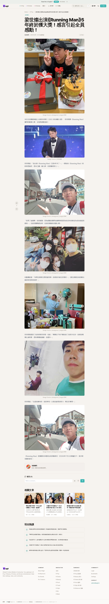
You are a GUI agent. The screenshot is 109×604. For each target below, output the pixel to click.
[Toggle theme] (98, 6)
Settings (93, 576)
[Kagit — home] (6, 6)
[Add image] (74, 480)
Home (26, 12)
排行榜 (51, 6)
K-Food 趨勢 (77, 582)
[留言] (16, 203)
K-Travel (58, 585)
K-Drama (29, 6)
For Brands (41, 576)
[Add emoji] (78, 480)
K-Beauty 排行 (77, 576)
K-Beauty (37, 6)
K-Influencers (41, 573)
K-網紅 (59, 6)
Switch (56, 1)
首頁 (57, 570)
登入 (104, 6)
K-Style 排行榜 (77, 585)
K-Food (58, 582)
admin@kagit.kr (95, 583)
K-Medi (58, 594)
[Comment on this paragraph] (87, 40)
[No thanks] (67, 1)
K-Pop (22, 6)
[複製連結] (16, 209)
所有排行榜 (77, 570)
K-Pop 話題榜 (77, 573)
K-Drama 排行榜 (78, 579)
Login (92, 570)
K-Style (58, 588)
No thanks (62, 1)
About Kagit (41, 570)
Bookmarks (94, 573)
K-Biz (57, 591)
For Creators (41, 579)
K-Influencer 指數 (78, 588)
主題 (43, 6)
